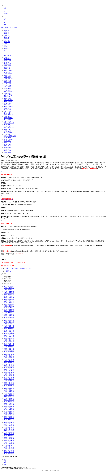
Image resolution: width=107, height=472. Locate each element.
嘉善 (11, 100)
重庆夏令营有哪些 (9, 309)
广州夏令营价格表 (9, 357)
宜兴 (5, 132)
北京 (5, 55)
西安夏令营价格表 (9, 366)
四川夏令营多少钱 (9, 351)
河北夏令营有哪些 (9, 314)
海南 (10, 72)
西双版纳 (8, 127)
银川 (10, 129)
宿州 (10, 141)
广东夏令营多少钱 (9, 346)
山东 (5, 57)
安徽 (7, 60)
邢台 (7, 137)
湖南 (5, 65)
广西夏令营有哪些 (9, 306)
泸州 (9, 152)
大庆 (10, 134)
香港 (5, 127)
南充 (10, 150)
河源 (7, 134)
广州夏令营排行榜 (9, 425)
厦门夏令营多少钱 (9, 341)
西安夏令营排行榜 (9, 434)
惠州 (5, 96)
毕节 (10, 82)
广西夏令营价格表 (9, 374)
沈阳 (5, 119)
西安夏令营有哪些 (9, 297)
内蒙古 (8, 73)
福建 (10, 75)
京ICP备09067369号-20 (30, 468)
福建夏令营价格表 (9, 384)
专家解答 (6, 32)
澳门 (7, 80)
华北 (7, 67)
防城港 (6, 91)
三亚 (11, 118)
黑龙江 (8, 78)
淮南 (7, 142)
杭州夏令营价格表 (9, 359)
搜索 (5, 464)
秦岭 (5, 116)
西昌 (5, 129)
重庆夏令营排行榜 (9, 445)
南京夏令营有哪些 (9, 299)
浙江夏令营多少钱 (9, 336)
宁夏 (10, 65)
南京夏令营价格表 (9, 367)
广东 (7, 72)
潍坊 (10, 124)
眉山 (5, 109)
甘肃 (5, 78)
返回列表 (8, 271)
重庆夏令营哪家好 (9, 411)
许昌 (7, 147)
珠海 (5, 146)
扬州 (7, 82)
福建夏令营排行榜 (9, 452)
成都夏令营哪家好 (9, 396)
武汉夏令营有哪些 (9, 296)
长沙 (7, 83)
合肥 (5, 95)
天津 (5, 75)
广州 (10, 55)
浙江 (5, 62)
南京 (10, 59)
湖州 (11, 95)
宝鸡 (5, 83)
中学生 (6, 47)
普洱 (10, 111)
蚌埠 (7, 141)
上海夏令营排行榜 (9, 424)
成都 (5, 59)
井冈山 (6, 100)
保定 (15, 136)
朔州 (7, 121)
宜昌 (10, 131)
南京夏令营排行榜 (9, 435)
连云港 (11, 139)
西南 (10, 68)
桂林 (9, 91)
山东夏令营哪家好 (9, 395)
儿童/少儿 (6, 48)
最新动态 (6, 30)
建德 (5, 101)
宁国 (7, 111)
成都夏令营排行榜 (9, 430)
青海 (10, 77)
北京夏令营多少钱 (9, 320)
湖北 (5, 77)
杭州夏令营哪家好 (9, 393)
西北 (5, 70)
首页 (2, 27)
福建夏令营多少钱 (9, 350)
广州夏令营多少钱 (9, 323)
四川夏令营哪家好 (9, 419)
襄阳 (5, 147)
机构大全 (6, 40)
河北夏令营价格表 (9, 382)
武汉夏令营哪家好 (9, 398)
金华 (10, 98)
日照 (7, 116)
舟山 (5, 134)
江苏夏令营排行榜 (9, 447)
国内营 (6, 27)
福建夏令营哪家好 (9, 418)
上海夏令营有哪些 (9, 288)
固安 (5, 93)
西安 (7, 59)
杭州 (7, 57)
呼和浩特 (11, 136)
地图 (5, 462)
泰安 (5, 123)
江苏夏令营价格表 (9, 379)
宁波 (5, 111)
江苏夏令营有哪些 (9, 311)
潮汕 (7, 85)
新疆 (7, 62)
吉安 (7, 144)
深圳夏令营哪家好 (9, 403)
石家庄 (8, 118)
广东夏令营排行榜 (9, 448)
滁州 (5, 144)
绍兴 (5, 118)
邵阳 (10, 146)
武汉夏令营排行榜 (9, 432)
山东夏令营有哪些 (9, 293)
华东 (10, 67)
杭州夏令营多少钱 (9, 325)
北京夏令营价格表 (9, 354)
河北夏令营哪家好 (9, 416)
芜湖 (10, 142)
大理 (7, 86)
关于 (5, 461)
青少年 (6, 50)
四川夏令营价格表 (9, 385)
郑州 (10, 60)
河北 (7, 75)
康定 (5, 105)
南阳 (5, 149)
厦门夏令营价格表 (9, 375)
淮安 (7, 139)
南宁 (7, 109)
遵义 (11, 152)
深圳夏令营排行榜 (9, 437)
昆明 (7, 103)
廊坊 (5, 137)
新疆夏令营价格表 (9, 372)
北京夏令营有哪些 (9, 286)
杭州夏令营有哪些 (9, 291)
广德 (7, 93)
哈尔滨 (8, 95)
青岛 (7, 113)
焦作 (7, 101)
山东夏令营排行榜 (9, 429)
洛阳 (10, 108)
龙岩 (10, 144)
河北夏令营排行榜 (9, 450)
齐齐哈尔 (6, 136)
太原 (10, 121)
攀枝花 (6, 152)
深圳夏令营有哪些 (9, 301)
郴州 (10, 149)
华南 (7, 68)
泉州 (9, 114)
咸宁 (7, 129)
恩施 (7, 149)
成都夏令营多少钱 (9, 328)
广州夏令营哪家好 (9, 391)
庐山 (7, 108)
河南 (11, 73)
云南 (5, 73)
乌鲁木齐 (11, 123)
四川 (7, 77)
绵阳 (7, 150)
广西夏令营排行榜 (9, 442)
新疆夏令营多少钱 (9, 338)
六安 (11, 106)
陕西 (5, 82)
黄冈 (5, 150)
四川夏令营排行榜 (9, 453)
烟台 (7, 131)
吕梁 (5, 108)
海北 (5, 98)
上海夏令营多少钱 (9, 322)
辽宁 (11, 78)
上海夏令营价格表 (9, 356)
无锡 (5, 124)
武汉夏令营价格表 (9, 364)
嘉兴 (9, 100)
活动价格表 (7, 37)
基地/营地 (6, 38)
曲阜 (10, 113)
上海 (7, 55)
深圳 (5, 60)
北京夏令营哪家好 (9, 388)
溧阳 (9, 106)
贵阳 (11, 91)
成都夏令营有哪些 (9, 294)
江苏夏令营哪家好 (9, 413)
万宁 (7, 126)
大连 (5, 86)
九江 (5, 103)
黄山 (7, 96)
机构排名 (6, 43)
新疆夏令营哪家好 (9, 406)
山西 (10, 64)
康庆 (10, 103)
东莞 (10, 86)
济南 (7, 98)
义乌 (5, 131)
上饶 (7, 119)
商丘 (10, 119)
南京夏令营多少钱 (9, 333)
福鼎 (10, 88)
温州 (5, 126)
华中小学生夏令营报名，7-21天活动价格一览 (18, 268)
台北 (7, 123)
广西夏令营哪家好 (9, 408)
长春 (10, 85)
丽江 (7, 105)
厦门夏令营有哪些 (9, 307)
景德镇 (11, 101)
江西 (7, 64)
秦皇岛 (6, 114)
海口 (10, 96)
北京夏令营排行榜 (9, 422)
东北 (7, 70)
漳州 (7, 132)
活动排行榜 (7, 42)
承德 (10, 83)
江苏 (5, 67)
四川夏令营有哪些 (9, 317)
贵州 (5, 72)
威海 (7, 124)
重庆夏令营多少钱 (9, 343)
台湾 (10, 80)
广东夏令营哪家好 (9, 414)
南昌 (10, 109)
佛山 (7, 90)
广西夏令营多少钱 (9, 340)
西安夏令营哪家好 (9, 400)
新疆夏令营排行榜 (9, 440)
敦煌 (5, 88)
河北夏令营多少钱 (9, 348)
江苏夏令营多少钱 (9, 345)
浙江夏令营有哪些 (9, 302)
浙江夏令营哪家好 (9, 404)
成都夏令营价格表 (9, 362)
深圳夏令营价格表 (9, 369)
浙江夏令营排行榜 (9, 439)
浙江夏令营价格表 (9, 370)
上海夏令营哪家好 (9, 390)
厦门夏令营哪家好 (9, 409)
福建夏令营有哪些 (9, 316)
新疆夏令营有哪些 (9, 304)
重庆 (7, 65)
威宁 (10, 126)
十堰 (5, 121)
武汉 (10, 57)
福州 (5, 90)
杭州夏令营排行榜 (9, 427)
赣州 (10, 93)
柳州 (10, 105)
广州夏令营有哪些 (9, 289)
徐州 (5, 139)
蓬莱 (5, 113)
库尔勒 (6, 106)
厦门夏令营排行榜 (9, 443)
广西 (10, 62)
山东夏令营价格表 (9, 361)
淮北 (5, 142)
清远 (11, 114)
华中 (11, 27)
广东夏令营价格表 (9, 380)
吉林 (5, 80)
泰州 (10, 137)
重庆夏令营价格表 (9, 377)
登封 (7, 88)
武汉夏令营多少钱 (9, 330)
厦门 (5, 64)
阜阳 (10, 90)
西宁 (12, 127)
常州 (5, 85)
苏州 (10, 116)
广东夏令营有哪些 (9, 312)
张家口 (11, 132)
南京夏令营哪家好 (9, 401)
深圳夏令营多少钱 (9, 335)
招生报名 (6, 33)
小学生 (15, 27)
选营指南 (6, 35)
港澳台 (11, 70)
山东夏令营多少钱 (9, 327)
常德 (10, 147)
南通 (5, 141)
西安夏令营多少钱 (9, 332)
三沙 (7, 146)
